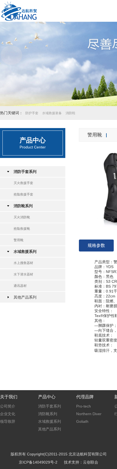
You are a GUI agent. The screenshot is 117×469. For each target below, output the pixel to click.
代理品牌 (85, 397)
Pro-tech (83, 406)
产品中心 (47, 397)
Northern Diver (88, 414)
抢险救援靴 (22, 229)
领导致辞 (7, 421)
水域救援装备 (52, 113)
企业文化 (7, 414)
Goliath (82, 421)
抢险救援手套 (23, 194)
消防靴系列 (23, 206)
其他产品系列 (25, 297)
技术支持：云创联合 (81, 462)
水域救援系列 (25, 251)
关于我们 (8, 397)
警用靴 (18, 240)
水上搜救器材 (23, 263)
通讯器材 (20, 286)
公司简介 (7, 406)
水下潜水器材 (23, 274)
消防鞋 (70, 113)
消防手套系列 (25, 171)
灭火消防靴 (22, 217)
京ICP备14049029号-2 (38, 462)
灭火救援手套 (23, 183)
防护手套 (31, 113)
